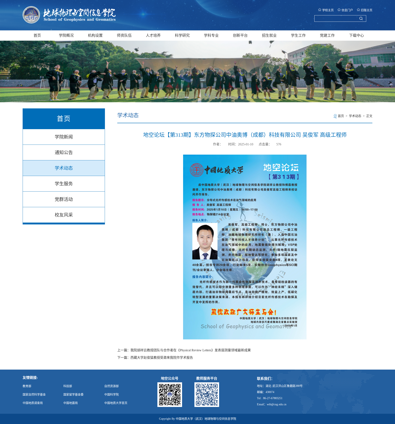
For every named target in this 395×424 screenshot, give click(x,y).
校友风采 (64, 214)
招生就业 (269, 35)
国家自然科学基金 (34, 394)
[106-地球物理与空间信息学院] (69, 22)
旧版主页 (366, 10)
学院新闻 (64, 136)
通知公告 (64, 152)
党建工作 (327, 35)
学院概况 (66, 35)
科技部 (67, 386)
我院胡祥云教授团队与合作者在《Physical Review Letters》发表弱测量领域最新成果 (190, 350)
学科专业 (211, 35)
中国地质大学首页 (115, 402)
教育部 (27, 386)
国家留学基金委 (73, 394)
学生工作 (298, 35)
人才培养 (153, 35)
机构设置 (95, 35)
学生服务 (64, 183)
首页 (37, 35)
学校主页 (328, 10)
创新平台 (240, 35)
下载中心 (356, 35)
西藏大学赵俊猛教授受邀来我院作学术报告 (161, 357)
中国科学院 (111, 394)
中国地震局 (70, 402)
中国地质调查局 (33, 402)
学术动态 (64, 168)
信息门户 (347, 10)
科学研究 (182, 35)
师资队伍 (124, 35)
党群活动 (64, 199)
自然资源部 (111, 386)
